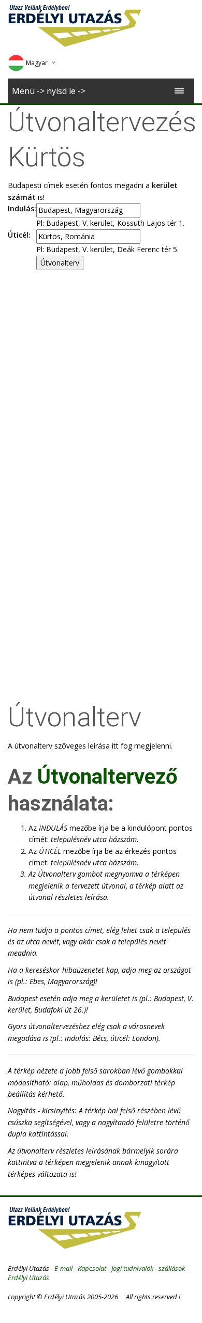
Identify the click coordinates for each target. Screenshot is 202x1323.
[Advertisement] (101, 376)
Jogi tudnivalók (132, 1268)
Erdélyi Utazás (28, 1277)
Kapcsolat (92, 1268)
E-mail (63, 1268)
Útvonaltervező (107, 777)
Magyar (37, 62)
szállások (171, 1268)
